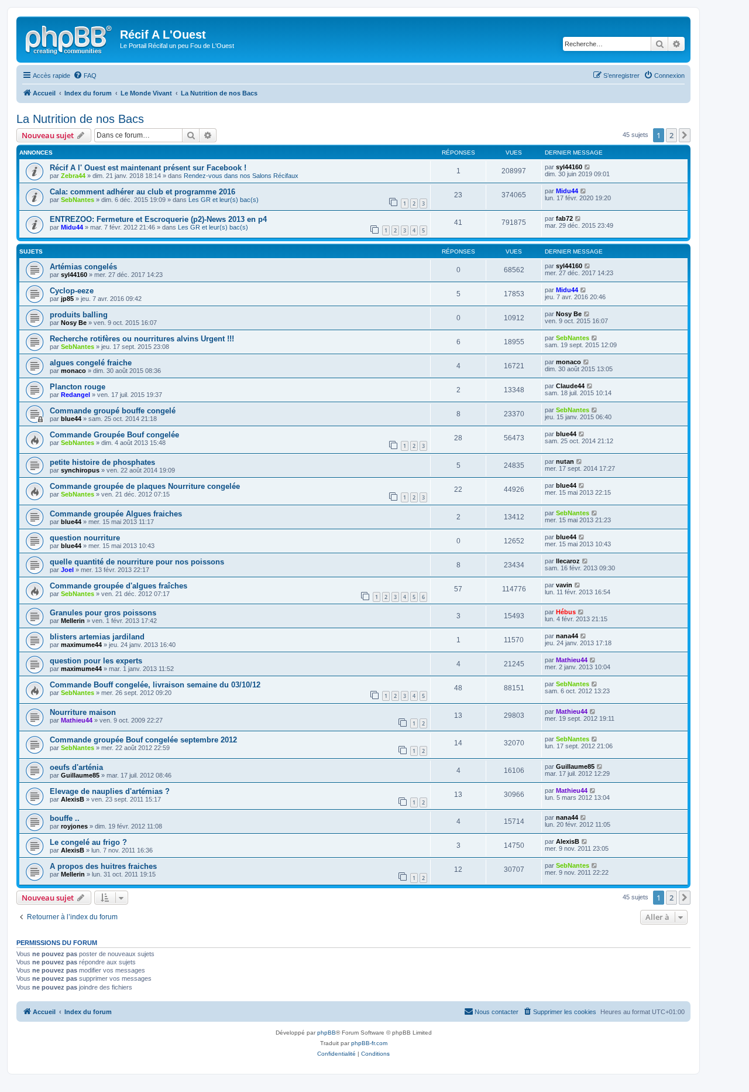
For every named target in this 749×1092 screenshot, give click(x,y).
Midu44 (567, 190)
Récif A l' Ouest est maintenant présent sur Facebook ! (148, 167)
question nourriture (85, 537)
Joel (67, 569)
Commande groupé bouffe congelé (113, 410)
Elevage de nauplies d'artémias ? (110, 791)
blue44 (71, 418)
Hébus (566, 611)
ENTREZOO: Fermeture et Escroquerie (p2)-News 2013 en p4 (158, 219)
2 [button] (671, 135)
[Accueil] (69, 38)
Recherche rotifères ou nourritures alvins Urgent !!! (142, 338)
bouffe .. (65, 818)
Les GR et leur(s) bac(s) (223, 199)
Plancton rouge (77, 386)
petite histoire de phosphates (102, 462)
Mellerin (73, 620)
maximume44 (81, 644)
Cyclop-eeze (72, 290)
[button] (684, 135)
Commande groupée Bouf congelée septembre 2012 (143, 739)
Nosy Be (74, 322)
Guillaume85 (80, 775)
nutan (565, 461)
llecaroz (568, 560)
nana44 (567, 635)
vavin (564, 584)
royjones (74, 826)
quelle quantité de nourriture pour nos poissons (137, 561)
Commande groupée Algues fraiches (116, 513)
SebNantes (77, 199)
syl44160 (569, 166)
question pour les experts (96, 660)
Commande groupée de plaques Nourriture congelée (145, 486)
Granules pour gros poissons (103, 612)
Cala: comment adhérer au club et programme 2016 (142, 191)
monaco (73, 370)
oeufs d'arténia (76, 767)
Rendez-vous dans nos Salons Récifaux (241, 175)
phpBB (326, 1032)
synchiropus (80, 470)
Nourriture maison (83, 712)
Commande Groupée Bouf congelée (114, 434)
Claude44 (570, 385)
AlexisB (72, 799)
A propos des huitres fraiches (103, 866)
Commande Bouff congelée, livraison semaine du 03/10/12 (155, 684)
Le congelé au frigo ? (88, 842)
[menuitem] (85, 76)
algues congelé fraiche (91, 362)
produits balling (79, 314)
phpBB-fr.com (369, 1043)
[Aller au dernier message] (588, 166)
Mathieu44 (571, 659)
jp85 (67, 298)
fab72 (564, 218)
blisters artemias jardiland (97, 636)
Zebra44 (73, 175)
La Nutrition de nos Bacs (80, 118)
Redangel (75, 394)
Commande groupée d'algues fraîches (118, 585)
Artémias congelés (83, 266)
